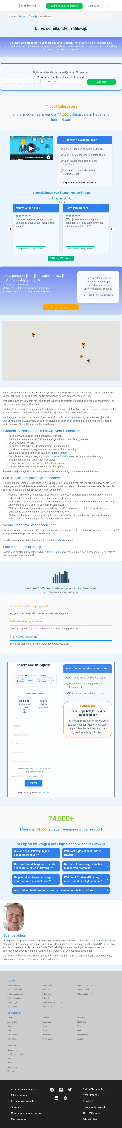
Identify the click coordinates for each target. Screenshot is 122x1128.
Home (13, 16)
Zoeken (101, 82)
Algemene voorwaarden (22, 1089)
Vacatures (16, 1107)
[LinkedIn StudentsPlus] (56, 1098)
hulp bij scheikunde (50, 540)
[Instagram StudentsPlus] (52, 1089)
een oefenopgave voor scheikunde (30, 533)
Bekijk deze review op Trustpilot (30, 249)
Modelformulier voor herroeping (26, 1113)
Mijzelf (43, 703)
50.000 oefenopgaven (52, 463)
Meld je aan (53, 552)
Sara (92, 515)
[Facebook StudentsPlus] (61, 1089)
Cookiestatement (19, 1119)
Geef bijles (93, 6)
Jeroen (100, 940)
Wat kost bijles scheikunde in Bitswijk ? (82, 853)
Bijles (22, 16)
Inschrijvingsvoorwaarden (23, 1101)
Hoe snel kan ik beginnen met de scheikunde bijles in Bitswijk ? (34, 866)
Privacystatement (19, 1095)
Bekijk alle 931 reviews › (61, 258)
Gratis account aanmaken (64, 6)
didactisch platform (61, 456)
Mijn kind (24, 706)
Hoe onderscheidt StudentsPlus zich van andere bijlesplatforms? (55, 890)
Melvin (12, 501)
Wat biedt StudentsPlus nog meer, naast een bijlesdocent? (83, 879)
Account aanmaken (61, 307)
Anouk (94, 494)
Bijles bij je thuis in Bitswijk (20, 288)
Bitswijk (33, 16)
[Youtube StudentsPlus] (65, 1098)
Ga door (33, 783)
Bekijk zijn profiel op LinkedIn (43, 959)
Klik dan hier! (44, 792)
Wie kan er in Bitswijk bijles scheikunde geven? (31, 853)
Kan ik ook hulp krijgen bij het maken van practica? (83, 866)
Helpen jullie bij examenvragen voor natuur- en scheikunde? (33, 879)
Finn (89, 508)
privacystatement (34, 771)
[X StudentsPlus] (69, 1089)
